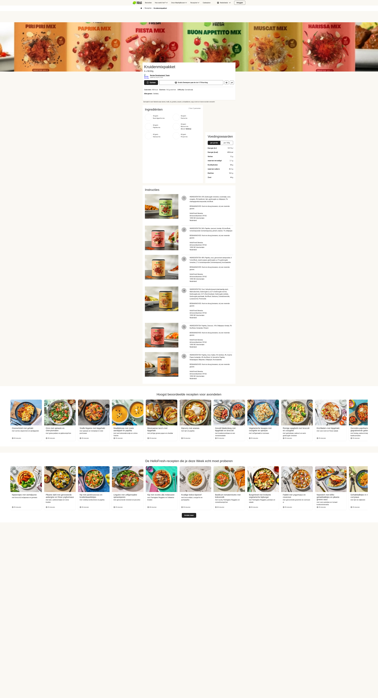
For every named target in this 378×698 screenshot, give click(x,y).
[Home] (141, 8)
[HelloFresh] (137, 2)
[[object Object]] (226, 82)
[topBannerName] (189, 16)
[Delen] (232, 82)
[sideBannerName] (220, 117)
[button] (224, 3)
